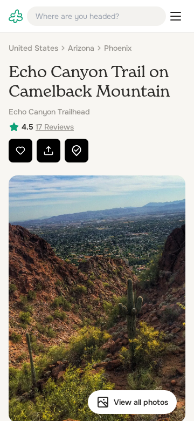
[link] (16, 16)
